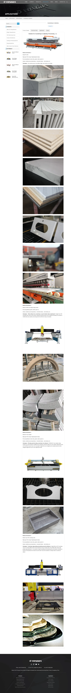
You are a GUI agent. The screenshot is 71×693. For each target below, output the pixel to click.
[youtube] (36, 664)
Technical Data (34, 30)
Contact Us (50, 26)
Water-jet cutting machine (11, 29)
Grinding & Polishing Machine (12, 40)
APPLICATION (45, 1)
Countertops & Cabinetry (51, 677)
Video (51, 1)
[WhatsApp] (31, 664)
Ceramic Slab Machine (11, 37)
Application (42, 30)
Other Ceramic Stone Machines (12, 46)
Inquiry (47, 30)
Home (26, 1)
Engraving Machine (10, 43)
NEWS (56, 1)
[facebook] (33, 664)
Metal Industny (50, 685)
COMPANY (32, 1)
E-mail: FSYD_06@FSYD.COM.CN (35, 667)
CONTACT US (62, 1)
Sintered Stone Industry (51, 682)
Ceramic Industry (51, 680)
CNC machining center (11, 35)
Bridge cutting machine (11, 32)
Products (20, 675)
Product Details (26, 30)
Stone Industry (50, 679)
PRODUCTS (38, 1)
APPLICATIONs (19, 18)
